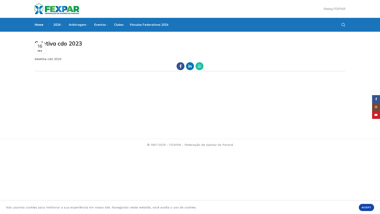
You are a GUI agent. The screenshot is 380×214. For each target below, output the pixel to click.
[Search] (343, 25)
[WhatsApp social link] (199, 66)
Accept (366, 207)
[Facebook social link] (180, 66)
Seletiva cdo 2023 (48, 59)
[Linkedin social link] (190, 66)
